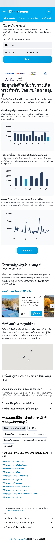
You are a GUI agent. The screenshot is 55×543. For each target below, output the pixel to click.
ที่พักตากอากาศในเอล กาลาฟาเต (15, 475)
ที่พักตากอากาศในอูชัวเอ (12, 479)
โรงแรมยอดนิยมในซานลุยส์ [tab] (35, 440)
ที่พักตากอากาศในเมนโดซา (13, 468)
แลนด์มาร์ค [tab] (8, 446)
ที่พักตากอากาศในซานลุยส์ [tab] (14, 428)
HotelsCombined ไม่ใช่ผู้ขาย (16, 517)
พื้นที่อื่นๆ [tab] (32, 428)
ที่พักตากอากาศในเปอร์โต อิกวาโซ (16, 486)
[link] (27, 250)
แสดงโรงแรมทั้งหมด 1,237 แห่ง (16, 291)
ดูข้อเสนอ (36, 313)
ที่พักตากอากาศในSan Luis (13, 461)
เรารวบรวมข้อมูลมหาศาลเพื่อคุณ (19, 522)
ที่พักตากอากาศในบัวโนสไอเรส (15, 465)
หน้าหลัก (13, 539)
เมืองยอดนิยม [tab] (9, 434)
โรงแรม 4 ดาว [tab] (40, 434)
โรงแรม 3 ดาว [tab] (24, 434)
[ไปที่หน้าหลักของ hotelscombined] (19, 11)
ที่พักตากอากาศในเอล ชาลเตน (15, 490)
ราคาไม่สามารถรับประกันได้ (13, 510)
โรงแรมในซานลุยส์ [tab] (11, 440)
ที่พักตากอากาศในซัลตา (12, 472)
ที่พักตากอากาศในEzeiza (12, 483)
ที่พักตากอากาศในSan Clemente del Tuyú (20, 493)
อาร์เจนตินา (23, 539)
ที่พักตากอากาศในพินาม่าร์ (13, 497)
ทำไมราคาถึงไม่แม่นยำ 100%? (18, 527)
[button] (4, 11)
